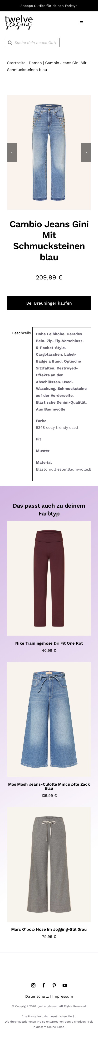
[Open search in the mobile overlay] (32, 42)
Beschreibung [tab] (20, 333)
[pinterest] (54, 985)
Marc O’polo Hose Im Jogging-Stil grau (49, 929)
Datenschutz (37, 996)
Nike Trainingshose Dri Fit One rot (49, 643)
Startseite (16, 63)
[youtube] (65, 985)
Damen (35, 63)
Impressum (62, 996)
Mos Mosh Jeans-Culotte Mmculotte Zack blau (49, 786)
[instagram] (33, 985)
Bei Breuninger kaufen (49, 303)
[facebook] (44, 985)
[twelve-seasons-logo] (19, 17)
